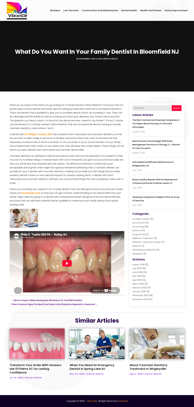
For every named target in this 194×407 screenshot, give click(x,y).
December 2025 (140, 295)
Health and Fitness (150, 10)
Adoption (136, 245)
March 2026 (138, 283)
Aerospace (137, 253)
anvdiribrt (84, 58)
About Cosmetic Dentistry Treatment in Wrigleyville (148, 367)
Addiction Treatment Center (146, 242)
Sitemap (123, 400)
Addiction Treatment (142, 238)
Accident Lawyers (141, 218)
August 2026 (138, 264)
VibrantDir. (92, 400)
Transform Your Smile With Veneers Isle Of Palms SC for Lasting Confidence (35, 368)
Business (55, 10)
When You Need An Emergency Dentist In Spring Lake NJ (92, 367)
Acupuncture (138, 234)
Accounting (138, 226)
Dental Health (129, 10)
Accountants (138, 222)
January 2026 (139, 291)
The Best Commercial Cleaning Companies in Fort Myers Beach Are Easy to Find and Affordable (155, 124)
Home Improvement (176, 10)
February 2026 (139, 287)
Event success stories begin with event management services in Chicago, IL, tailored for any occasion (156, 145)
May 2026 (137, 276)
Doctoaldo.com (30, 193)
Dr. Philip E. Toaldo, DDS (38, 134)
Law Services (71, 10)
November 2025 (140, 299)
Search (176, 108)
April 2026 (137, 280)
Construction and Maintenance (100, 10)
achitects (137, 230)
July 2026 (137, 268)
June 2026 (137, 272)
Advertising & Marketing (144, 249)
